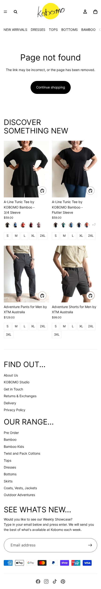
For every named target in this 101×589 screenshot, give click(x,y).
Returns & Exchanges (20, 396)
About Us (11, 375)
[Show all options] (94, 224)
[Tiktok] (55, 581)
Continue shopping (50, 87)
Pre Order (11, 433)
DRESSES (38, 30)
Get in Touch (13, 389)
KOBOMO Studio (16, 382)
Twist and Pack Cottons (22, 453)
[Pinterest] (63, 581)
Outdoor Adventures (19, 495)
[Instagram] (46, 581)
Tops (7, 460)
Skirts (8, 481)
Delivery (10, 403)
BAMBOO (88, 30)
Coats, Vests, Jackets (20, 488)
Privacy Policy (14, 410)
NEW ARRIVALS (15, 30)
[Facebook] (38, 581)
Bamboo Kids (14, 447)
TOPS (53, 30)
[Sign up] (90, 545)
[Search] (15, 12)
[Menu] (5, 11)
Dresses (10, 467)
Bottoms (10, 474)
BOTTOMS (69, 30)
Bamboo (10, 439)
